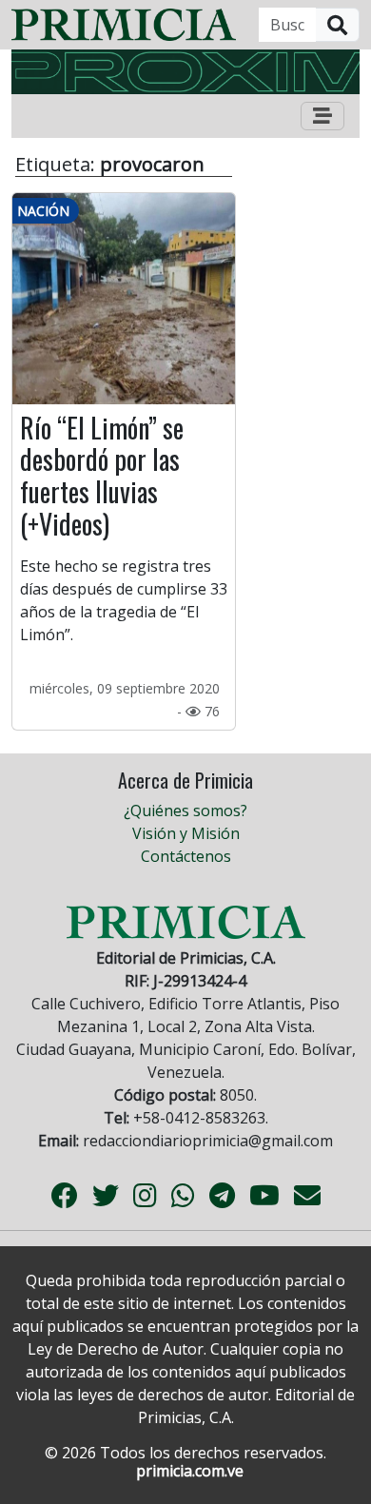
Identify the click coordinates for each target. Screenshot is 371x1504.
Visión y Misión (186, 833)
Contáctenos (186, 856)
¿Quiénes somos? (185, 810)
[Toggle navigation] (322, 116)
